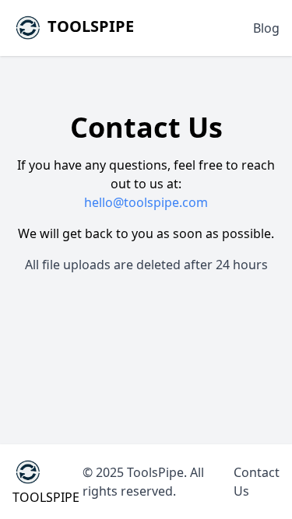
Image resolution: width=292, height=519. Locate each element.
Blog (266, 28)
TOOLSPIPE (89, 26)
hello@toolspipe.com (146, 202)
